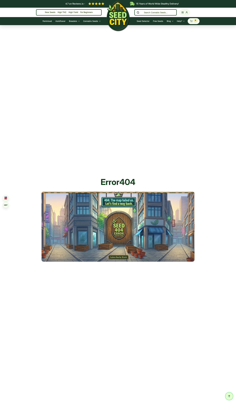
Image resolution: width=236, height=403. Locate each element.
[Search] (138, 12)
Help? (179, 21)
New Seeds (50, 12)
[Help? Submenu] (184, 21)
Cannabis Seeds (90, 21)
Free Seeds (158, 21)
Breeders (73, 21)
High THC (62, 12)
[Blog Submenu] (173, 21)
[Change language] (6, 198)
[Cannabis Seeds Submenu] (100, 21)
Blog (169, 21)
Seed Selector (143, 21)
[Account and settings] (184, 12)
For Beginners (86, 12)
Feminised (47, 21)
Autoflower (60, 21)
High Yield (73, 12)
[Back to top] (229, 396)
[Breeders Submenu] (79, 21)
